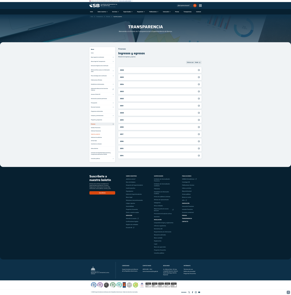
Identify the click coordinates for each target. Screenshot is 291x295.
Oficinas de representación (161, 200)
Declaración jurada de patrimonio (99, 98)
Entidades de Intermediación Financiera (162, 180)
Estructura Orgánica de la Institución (99, 65)
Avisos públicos (186, 194)
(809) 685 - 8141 (147, 269)
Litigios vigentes (130, 203)
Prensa (177, 12)
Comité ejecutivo (130, 188)
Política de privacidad (189, 271)
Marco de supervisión (160, 247)
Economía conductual (188, 212)
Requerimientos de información (162, 232)
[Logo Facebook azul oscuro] (192, 292)
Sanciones (157, 217)
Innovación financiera (188, 206)
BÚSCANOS (166, 266)
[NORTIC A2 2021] (93, 285)
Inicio (91, 12)
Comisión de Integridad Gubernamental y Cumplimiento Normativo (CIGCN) (101, 153)
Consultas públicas (159, 253)
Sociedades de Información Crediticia (161, 193)
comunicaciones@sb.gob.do (150, 271)
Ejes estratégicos (130, 182)
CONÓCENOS (125, 266)
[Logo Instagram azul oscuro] (196, 292)
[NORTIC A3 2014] (112, 285)
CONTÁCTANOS (147, 266)
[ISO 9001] (148, 287)
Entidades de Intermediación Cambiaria (162, 185)
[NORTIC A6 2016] (119, 285)
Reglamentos (157, 241)
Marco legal (129, 197)
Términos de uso (188, 269)
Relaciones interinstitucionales (134, 200)
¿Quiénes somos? (130, 179)
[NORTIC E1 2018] (106, 285)
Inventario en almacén (96, 144)
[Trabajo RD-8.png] (142, 287)
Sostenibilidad (130, 206)
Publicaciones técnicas (188, 185)
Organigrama (129, 191)
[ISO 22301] (154, 287)
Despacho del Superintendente (134, 185)
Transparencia (187, 12)
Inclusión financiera (187, 209)
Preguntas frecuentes (132, 209)
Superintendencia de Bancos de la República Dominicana (108, 292)
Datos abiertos (94, 148)
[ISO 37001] (167, 287)
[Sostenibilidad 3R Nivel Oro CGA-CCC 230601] (135, 287)
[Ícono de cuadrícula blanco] (200, 5)
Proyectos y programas (96, 120)
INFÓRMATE (187, 266)
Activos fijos (94, 140)
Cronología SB (186, 182)
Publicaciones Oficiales (96, 80)
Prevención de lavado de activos (163, 214)
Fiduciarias (157, 189)
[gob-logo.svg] (100, 270)
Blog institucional (186, 191)
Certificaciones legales (132, 221)
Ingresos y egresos (117, 16)
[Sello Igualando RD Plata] (129, 287)
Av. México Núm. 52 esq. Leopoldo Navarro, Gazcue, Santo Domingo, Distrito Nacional (170, 272)
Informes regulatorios (160, 226)
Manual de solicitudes (160, 235)
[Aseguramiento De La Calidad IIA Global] (124, 287)
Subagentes (157, 203)
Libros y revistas (186, 188)
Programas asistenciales (97, 111)
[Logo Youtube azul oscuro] (199, 292)
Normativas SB (158, 229)
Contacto (198, 12)
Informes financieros (96, 131)
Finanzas (108, 16)
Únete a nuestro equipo (132, 212)
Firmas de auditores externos (162, 197)
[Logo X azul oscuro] (189, 292)
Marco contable (158, 238)
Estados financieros (95, 127)
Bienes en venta (186, 197)
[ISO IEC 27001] (161, 287)
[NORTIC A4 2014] (100, 285)
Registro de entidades (132, 224)
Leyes (155, 244)
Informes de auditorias (96, 137)
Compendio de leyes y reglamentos (163, 223)
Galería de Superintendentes (134, 194)
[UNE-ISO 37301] (173, 287)
